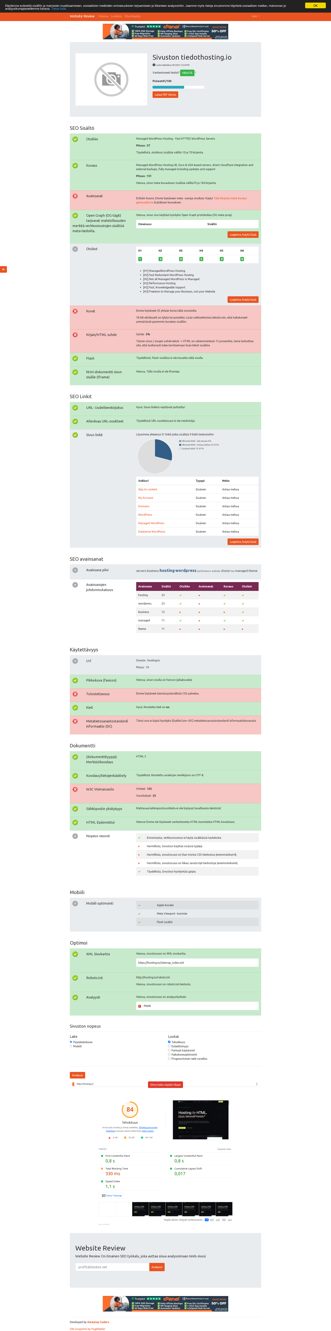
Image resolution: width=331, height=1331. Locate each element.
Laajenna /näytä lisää (243, 234)
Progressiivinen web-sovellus (189, 1058)
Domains (143, 506)
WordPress (145, 514)
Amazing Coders (98, 1322)
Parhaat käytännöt (183, 1050)
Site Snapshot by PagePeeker (87, 1328)
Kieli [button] (255, 16)
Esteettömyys (180, 1046)
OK (315, 5)
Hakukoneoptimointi (184, 1054)
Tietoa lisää (58, 8)
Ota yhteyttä (132, 16)
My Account (145, 497)
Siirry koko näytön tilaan (165, 1084)
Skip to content (147, 489)
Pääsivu (103, 16)
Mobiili (77, 1046)
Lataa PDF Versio (165, 94)
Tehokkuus (178, 1042)
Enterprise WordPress (151, 531)
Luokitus (116, 16)
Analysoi (77, 1075)
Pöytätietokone (82, 1042)
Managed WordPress (151, 523)
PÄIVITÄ (187, 72)
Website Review (82, 16)
